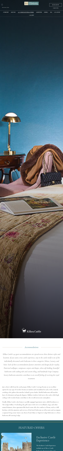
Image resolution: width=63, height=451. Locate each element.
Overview (6, 12)
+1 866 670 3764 (55, 8)
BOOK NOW (55, 5)
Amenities (39, 12)
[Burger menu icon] (2, 4)
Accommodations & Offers (26, 12)
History (13, 12)
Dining (46, 12)
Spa (51, 12)
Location (57, 12)
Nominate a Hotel (5, 7)
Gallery (31, 15)
